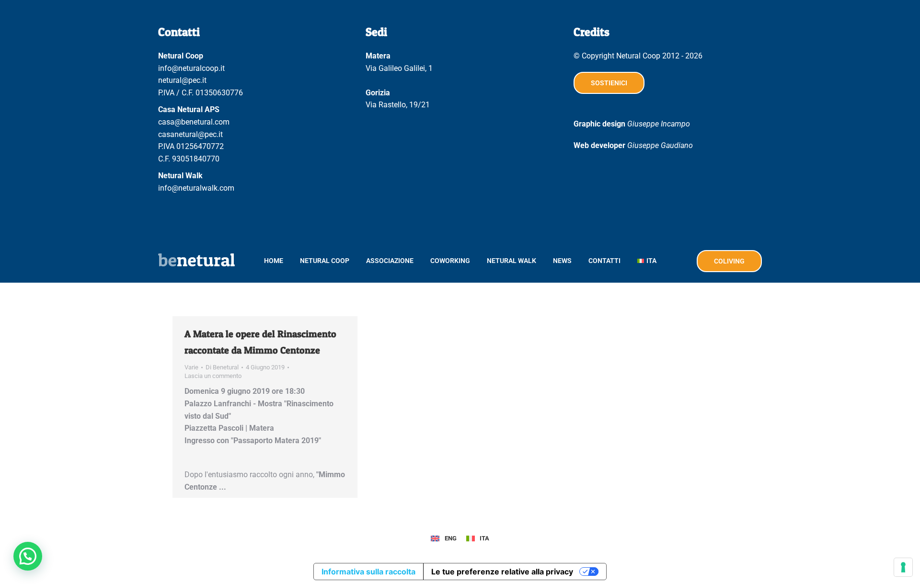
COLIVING (729, 261)
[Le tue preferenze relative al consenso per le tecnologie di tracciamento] (903, 567)
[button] (27, 556)
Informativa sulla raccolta (368, 571)
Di (222, 367)
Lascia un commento (213, 375)
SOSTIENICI (609, 83)
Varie (191, 367)
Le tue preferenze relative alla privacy (502, 571)
